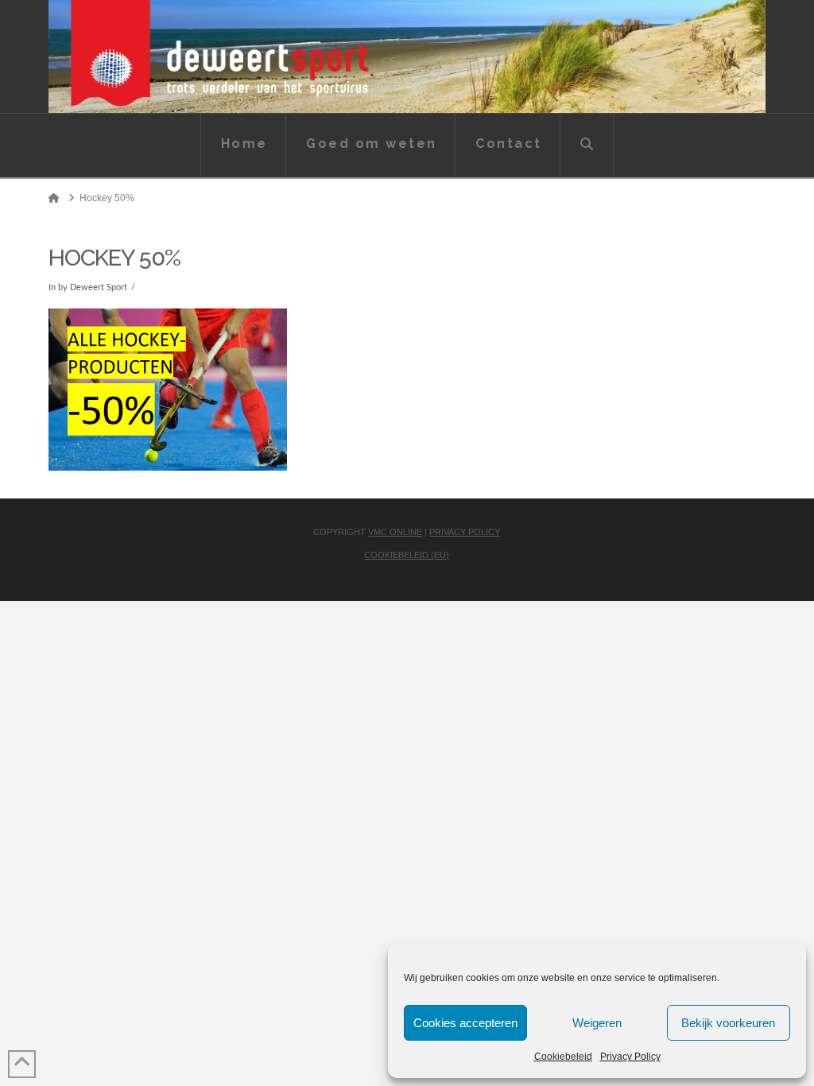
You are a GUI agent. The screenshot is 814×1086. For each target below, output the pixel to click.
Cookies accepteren (465, 1023)
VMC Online (395, 532)
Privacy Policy (630, 1056)
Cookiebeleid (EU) (406, 555)
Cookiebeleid (563, 1056)
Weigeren (597, 1023)
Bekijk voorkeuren (728, 1023)
